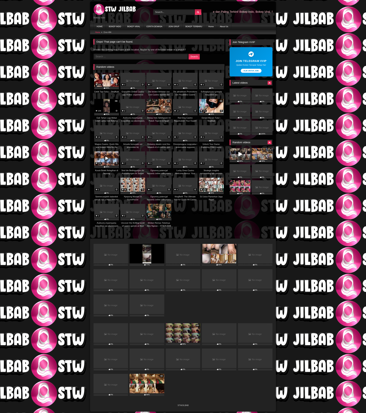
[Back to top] (357, 404)
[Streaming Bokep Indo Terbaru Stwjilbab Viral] (115, 10)
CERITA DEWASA (154, 26)
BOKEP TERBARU (193, 26)
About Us (224, 26)
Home (211, 26)
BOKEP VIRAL (133, 26)
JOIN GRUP (173, 26)
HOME (100, 26)
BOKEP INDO (115, 26)
